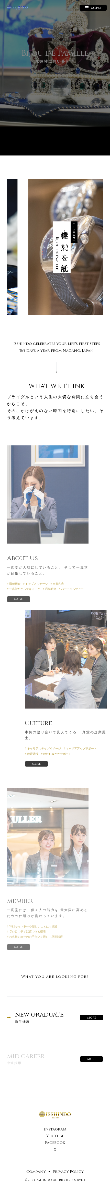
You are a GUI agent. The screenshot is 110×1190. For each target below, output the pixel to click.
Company (36, 1171)
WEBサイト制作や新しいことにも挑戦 (33, 927)
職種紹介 (14, 584)
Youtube (55, 1136)
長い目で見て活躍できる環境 (27, 932)
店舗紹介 (50, 589)
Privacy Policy (68, 1171)
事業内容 (58, 584)
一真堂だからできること (24, 589)
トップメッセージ (36, 584)
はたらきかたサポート (57, 754)
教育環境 (32, 754)
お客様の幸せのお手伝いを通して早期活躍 (36, 937)
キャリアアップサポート (81, 748)
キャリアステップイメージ (44, 748)
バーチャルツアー (72, 589)
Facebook (55, 1142)
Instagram (55, 1129)
